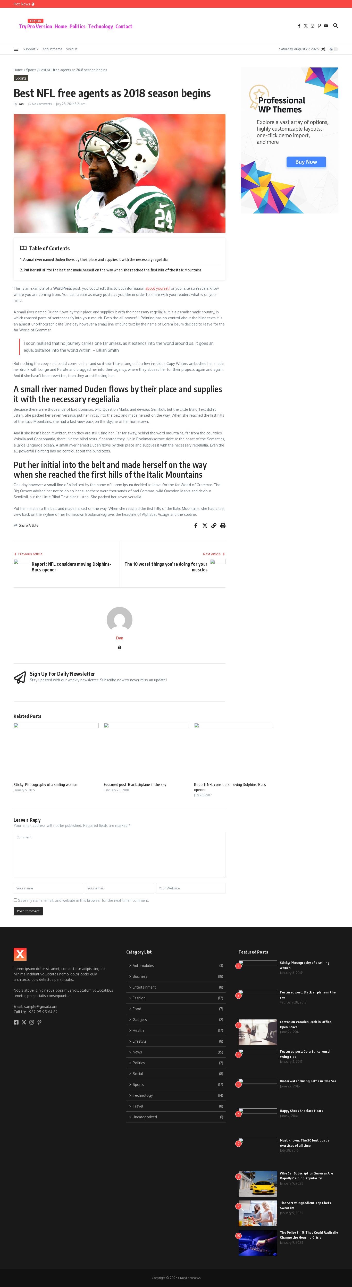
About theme (52, 49)
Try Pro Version (35, 25)
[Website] (119, 648)
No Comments (42, 104)
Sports (31, 70)
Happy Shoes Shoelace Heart (301, 1111)
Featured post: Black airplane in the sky (135, 784)
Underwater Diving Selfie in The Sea (308, 1081)
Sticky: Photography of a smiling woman (45, 784)
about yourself (157, 288)
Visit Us (72, 49)
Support (29, 49)
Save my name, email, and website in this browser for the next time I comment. (83, 900)
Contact (123, 26)
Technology (100, 26)
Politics (78, 26)
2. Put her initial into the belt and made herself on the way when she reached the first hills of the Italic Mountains (111, 270)
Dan (21, 104)
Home (61, 26)
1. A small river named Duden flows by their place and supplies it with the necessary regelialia (93, 259)
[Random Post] (323, 49)
